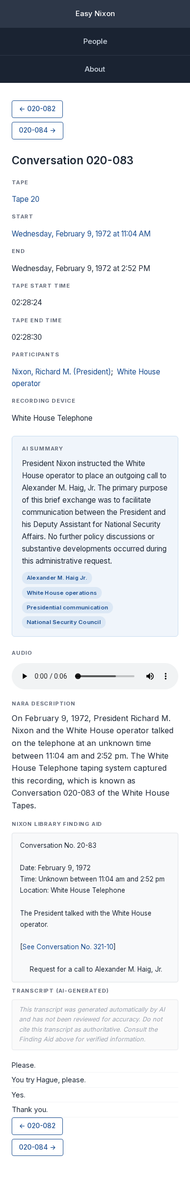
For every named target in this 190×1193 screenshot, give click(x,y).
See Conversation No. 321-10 (68, 947)
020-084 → (37, 130)
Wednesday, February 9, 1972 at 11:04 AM (81, 233)
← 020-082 (37, 109)
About (95, 69)
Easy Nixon (95, 13)
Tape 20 (25, 199)
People (95, 41)
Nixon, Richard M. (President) (61, 371)
